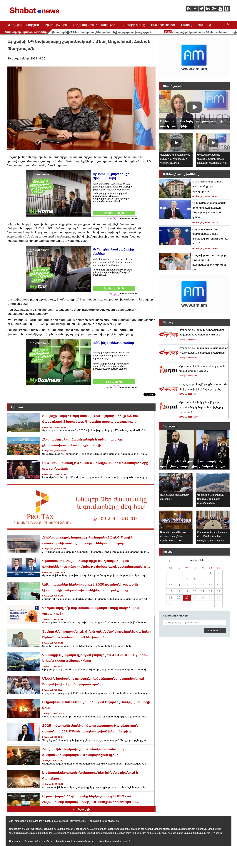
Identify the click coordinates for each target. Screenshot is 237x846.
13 (194, 585)
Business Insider (163, 25)
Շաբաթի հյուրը (133, 25)
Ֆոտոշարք (170, 426)
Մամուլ (186, 25)
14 (202, 585)
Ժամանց (204, 25)
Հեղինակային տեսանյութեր (94, 25)
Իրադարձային (56, 25)
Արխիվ (168, 552)
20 (194, 591)
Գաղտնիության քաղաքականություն (75, 841)
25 (178, 597)
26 (186, 597)
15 (210, 585)
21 (202, 591)
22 (210, 591)
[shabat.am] (35, 14)
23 (218, 591)
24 (170, 597)
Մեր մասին (15, 841)
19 (186, 591)
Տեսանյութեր (173, 86)
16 (218, 585)
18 (178, 591)
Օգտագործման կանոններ (38, 841)
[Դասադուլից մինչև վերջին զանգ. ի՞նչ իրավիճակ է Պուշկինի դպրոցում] (176, 142)
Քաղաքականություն (23, 25)
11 (178, 585)
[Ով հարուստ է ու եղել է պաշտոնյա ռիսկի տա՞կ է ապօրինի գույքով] (194, 109)
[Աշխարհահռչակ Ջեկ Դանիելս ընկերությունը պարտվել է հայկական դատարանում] (213, 142)
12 (186, 585)
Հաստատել (215, 630)
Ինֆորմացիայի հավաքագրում (114, 841)
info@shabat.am (110, 820)
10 (170, 585)
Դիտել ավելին (81, 809)
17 (170, 591)
